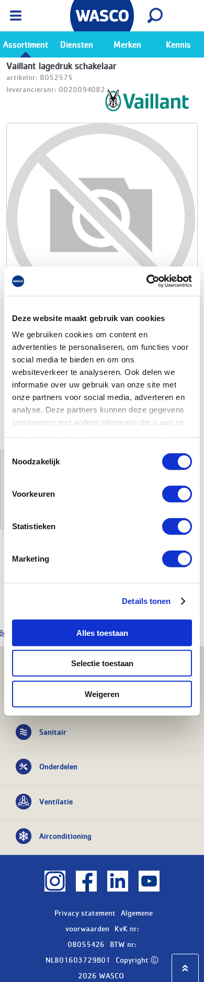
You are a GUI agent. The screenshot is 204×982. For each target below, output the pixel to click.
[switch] (177, 493)
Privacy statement (85, 912)
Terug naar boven (185, 968)
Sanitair (52, 731)
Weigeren (102, 693)
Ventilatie (56, 801)
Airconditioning (65, 835)
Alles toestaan (102, 632)
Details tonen (146, 601)
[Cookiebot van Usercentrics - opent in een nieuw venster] (146, 281)
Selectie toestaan (102, 663)
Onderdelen (58, 766)
